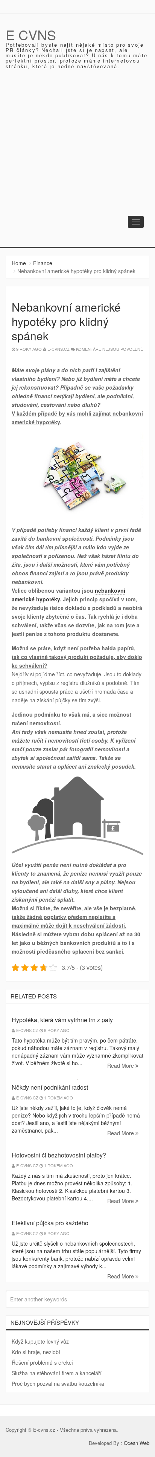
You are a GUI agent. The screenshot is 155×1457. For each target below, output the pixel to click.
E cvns (31, 34)
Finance (42, 263)
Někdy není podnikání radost (50, 1087)
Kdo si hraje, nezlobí (36, 1352)
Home (19, 263)
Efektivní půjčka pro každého (50, 1222)
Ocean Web (136, 1442)
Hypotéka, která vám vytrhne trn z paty (62, 1019)
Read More (121, 1065)
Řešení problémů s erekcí (42, 1362)
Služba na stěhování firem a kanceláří (57, 1373)
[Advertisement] (77, 164)
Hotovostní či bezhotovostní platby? (59, 1155)
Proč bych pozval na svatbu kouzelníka (58, 1383)
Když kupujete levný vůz (40, 1341)
